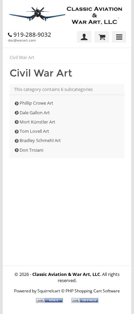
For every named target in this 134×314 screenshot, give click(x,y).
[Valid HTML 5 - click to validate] (50, 301)
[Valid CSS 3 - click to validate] (85, 301)
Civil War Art (22, 57)
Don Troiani (31, 150)
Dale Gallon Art (35, 112)
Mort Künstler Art (37, 122)
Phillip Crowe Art (36, 103)
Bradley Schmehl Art (40, 140)
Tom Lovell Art (34, 131)
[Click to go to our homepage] (67, 15)
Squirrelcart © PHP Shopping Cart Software (78, 290)
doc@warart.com (22, 40)
